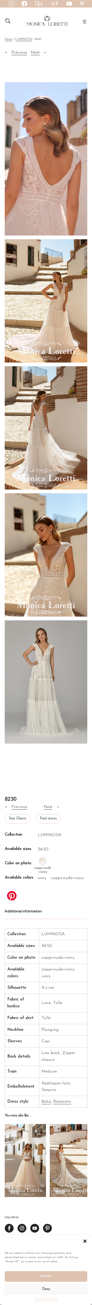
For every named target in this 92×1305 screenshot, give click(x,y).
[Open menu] (84, 21)
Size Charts (17, 818)
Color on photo (18, 863)
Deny (46, 1289)
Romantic (62, 1102)
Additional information (23, 911)
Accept (46, 1276)
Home (8, 39)
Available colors (19, 878)
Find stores (48, 818)
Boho (46, 1102)
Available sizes (18, 849)
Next (35, 52)
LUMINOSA (23, 39)
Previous (19, 52)
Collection (13, 835)
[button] (85, 1241)
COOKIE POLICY (46, 1299)
